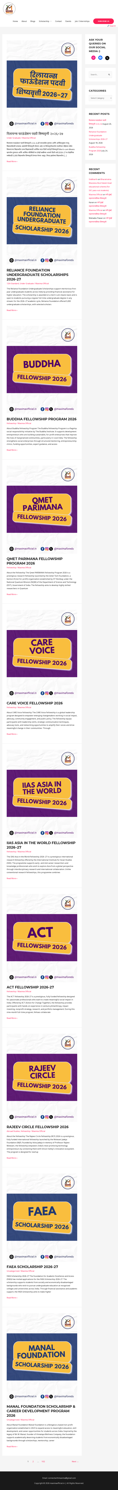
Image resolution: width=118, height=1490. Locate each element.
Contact (58, 21)
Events (68, 21)
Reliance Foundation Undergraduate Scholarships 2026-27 (37, 274)
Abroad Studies (13, 1131)
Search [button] (112, 26)
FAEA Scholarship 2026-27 (32, 1267)
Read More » (12, 161)
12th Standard (13, 283)
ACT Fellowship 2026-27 (30, 987)
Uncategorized (13, 1271)
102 (43, 1461)
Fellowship (11, 423)
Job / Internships (82, 21)
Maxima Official (95, 194)
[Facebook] (100, 58)
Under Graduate (14, 138)
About (24, 21)
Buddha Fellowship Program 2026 (42, 419)
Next (75, 1461)
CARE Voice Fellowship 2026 (35, 703)
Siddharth (93, 179)
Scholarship (44, 21)
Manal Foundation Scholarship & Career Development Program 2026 (41, 1411)
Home (15, 21)
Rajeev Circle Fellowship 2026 (38, 1127)
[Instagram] (93, 58)
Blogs (32, 21)
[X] (107, 58)
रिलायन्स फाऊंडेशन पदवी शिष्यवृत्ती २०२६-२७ (35, 134)
